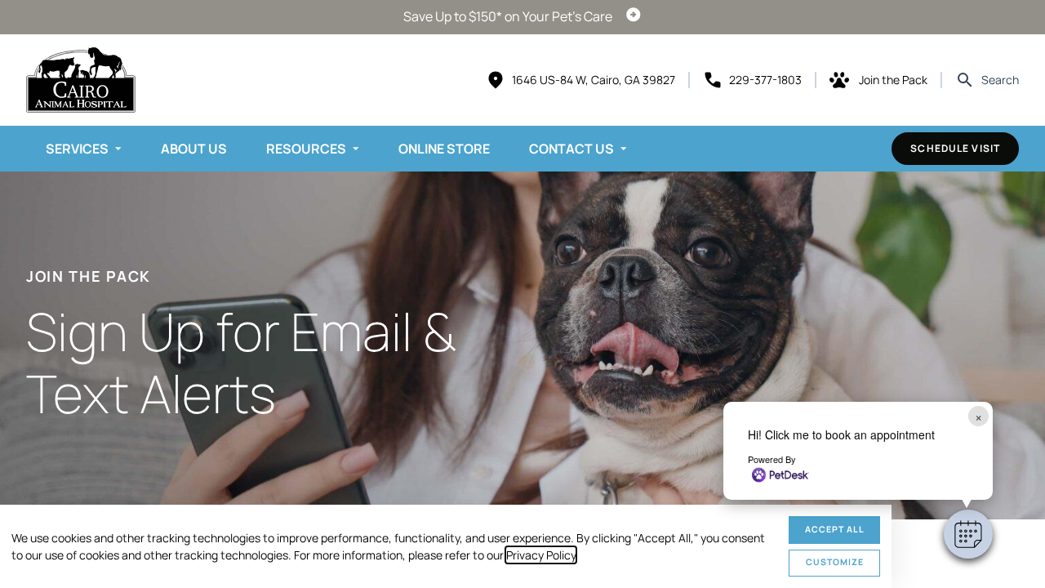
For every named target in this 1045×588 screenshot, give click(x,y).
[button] (968, 534)
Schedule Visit (955, 148)
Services (77, 149)
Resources (306, 149)
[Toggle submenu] (118, 148)
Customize (835, 562)
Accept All (835, 529)
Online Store (444, 149)
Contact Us (571, 149)
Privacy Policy (541, 555)
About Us (194, 149)
